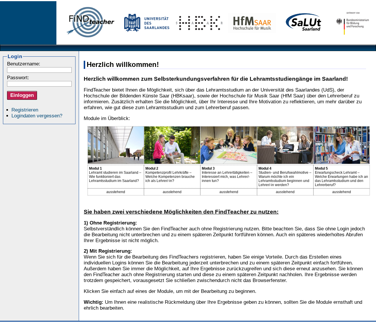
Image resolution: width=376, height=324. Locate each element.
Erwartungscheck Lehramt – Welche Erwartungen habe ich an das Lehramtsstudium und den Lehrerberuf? (341, 176)
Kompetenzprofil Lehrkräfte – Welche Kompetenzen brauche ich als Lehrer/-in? (170, 174)
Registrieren (24, 110)
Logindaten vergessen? (36, 116)
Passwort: (18, 77)
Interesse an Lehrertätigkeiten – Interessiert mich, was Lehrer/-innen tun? (227, 174)
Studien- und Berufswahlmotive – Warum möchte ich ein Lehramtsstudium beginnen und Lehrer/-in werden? (284, 176)
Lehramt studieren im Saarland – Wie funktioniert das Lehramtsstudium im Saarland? (115, 174)
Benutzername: (23, 64)
